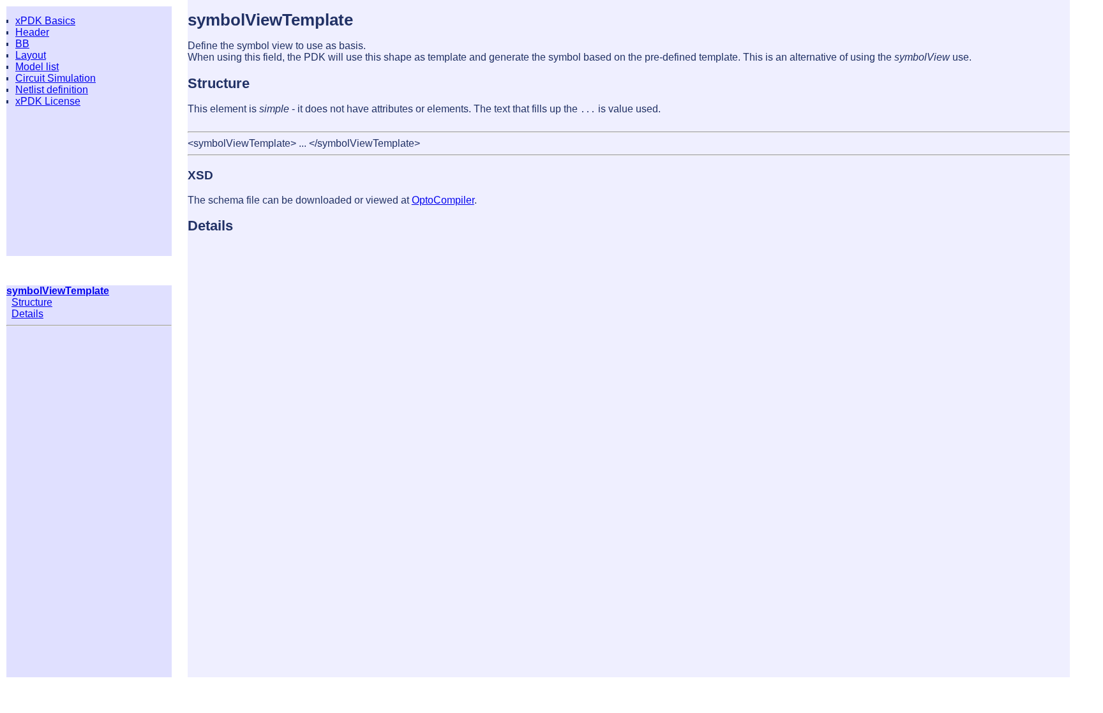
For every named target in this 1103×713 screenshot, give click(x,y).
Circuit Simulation (55, 78)
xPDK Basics (45, 20)
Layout (30, 55)
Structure (31, 302)
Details (27, 313)
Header (32, 32)
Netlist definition (51, 89)
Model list (37, 66)
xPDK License (47, 101)
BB (22, 43)
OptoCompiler (443, 200)
